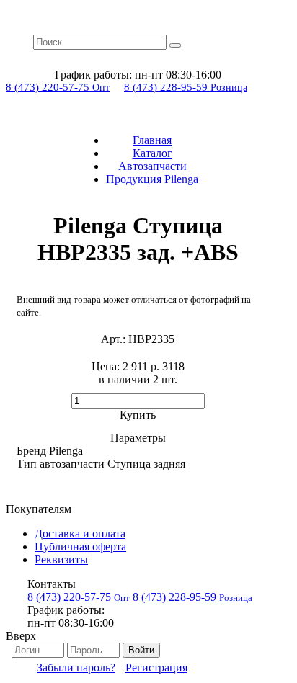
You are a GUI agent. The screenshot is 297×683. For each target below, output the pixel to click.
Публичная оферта (80, 546)
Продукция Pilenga (152, 179)
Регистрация (156, 667)
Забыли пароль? (76, 667)
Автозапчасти (152, 166)
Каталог (152, 153)
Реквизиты (61, 559)
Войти (141, 650)
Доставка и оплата (80, 533)
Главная (152, 140)
